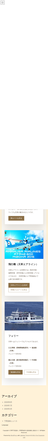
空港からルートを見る (19, 290)
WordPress (14, 435)
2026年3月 (8, 409)
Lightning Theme (24, 435)
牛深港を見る (31, 372)
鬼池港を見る (15, 372)
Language (5, 425)
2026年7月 (8, 405)
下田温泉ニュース (10, 421)
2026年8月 (8, 402)
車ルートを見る (16, 218)
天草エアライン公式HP (19, 285)
